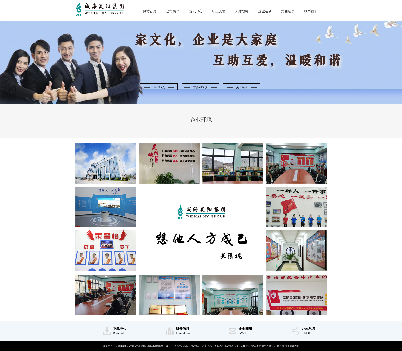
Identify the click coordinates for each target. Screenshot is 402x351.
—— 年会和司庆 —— (200, 87)
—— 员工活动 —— (242, 87)
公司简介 (172, 11)
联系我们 (311, 11)
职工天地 (218, 11)
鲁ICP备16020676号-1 (226, 345)
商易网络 (295, 345)
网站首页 (149, 11)
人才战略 (242, 11)
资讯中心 (195, 11)
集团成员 (288, 11)
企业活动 (265, 11)
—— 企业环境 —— (159, 87)
